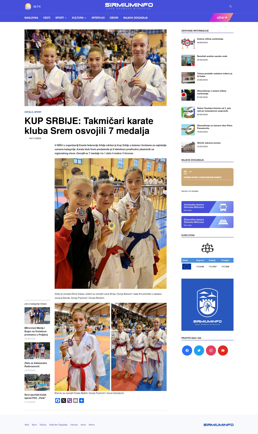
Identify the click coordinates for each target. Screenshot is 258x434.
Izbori (114, 17)
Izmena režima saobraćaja (210, 39)
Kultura (78, 17)
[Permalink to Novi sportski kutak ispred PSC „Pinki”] (37, 382)
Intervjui (98, 17)
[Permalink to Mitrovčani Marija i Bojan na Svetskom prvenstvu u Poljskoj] (37, 315)
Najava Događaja (135, 17)
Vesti (46, 17)
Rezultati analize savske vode (212, 56)
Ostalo (28, 111)
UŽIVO (220, 17)
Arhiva (92, 424)
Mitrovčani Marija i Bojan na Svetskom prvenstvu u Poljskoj (36, 331)
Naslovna (31, 17)
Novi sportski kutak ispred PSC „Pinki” (35, 396)
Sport (59, 17)
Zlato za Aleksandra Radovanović (35, 364)
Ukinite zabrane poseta (209, 143)
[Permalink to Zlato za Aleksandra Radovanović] (37, 350)
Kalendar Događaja (58, 424)
